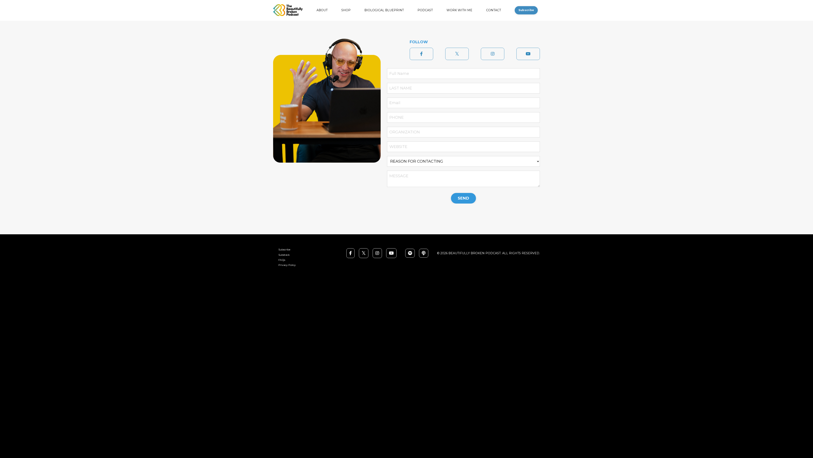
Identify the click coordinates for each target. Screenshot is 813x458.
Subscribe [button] (526, 10)
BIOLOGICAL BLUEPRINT (384, 10)
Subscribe (284, 249)
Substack (284, 254)
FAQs (281, 259)
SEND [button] (463, 198)
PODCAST (425, 10)
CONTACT (493, 10)
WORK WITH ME (459, 10)
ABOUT (322, 10)
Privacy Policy (287, 265)
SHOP (346, 10)
